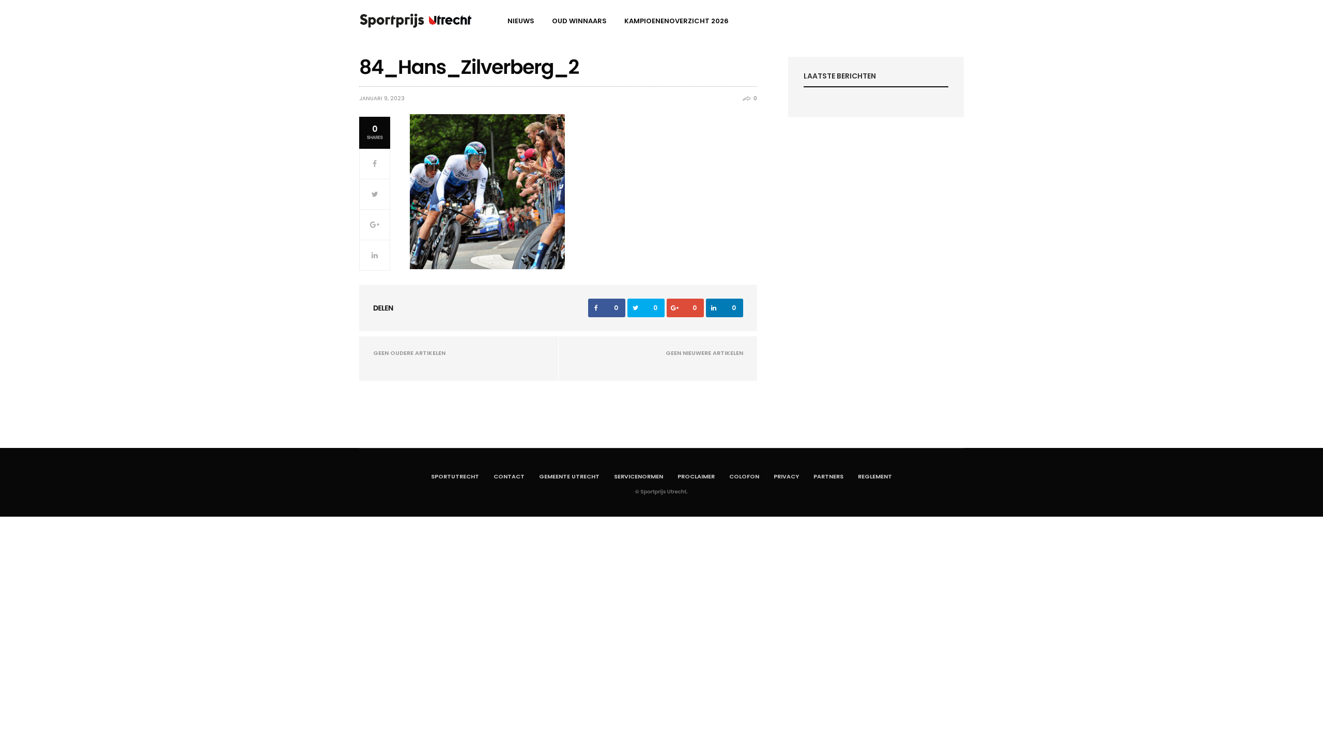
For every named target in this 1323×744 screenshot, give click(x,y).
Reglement (875, 476)
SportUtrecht (455, 476)
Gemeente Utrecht (569, 476)
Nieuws (520, 21)
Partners (828, 476)
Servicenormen (638, 476)
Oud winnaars (579, 21)
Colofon (744, 476)
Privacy (786, 476)
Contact (509, 476)
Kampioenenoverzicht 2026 (676, 21)
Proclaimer (696, 476)
